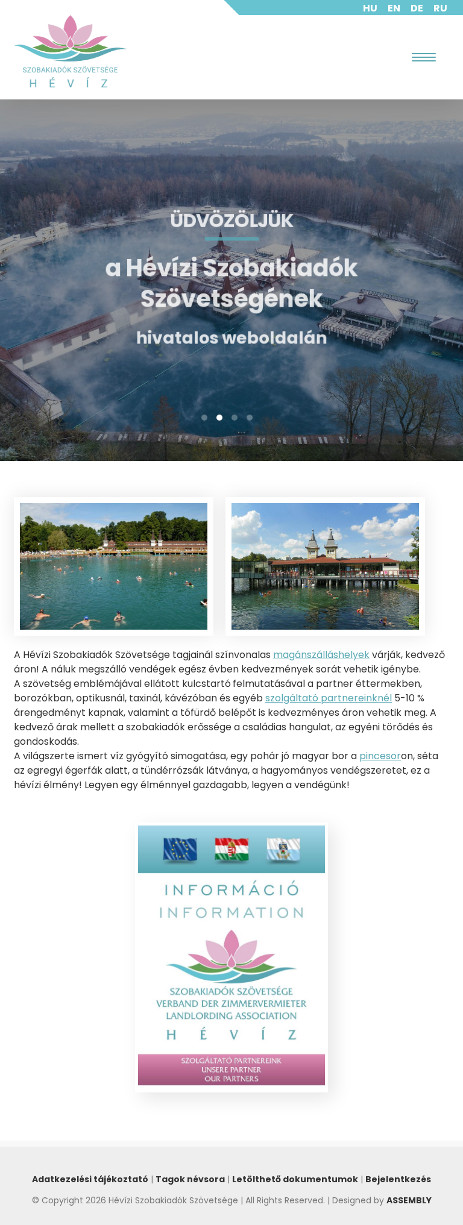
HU (370, 8)
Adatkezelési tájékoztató (90, 1179)
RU (440, 8)
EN (394, 8)
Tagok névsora (190, 1179)
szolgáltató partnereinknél (328, 698)
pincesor (380, 756)
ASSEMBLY (409, 1200)
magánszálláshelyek (321, 655)
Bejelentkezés (398, 1179)
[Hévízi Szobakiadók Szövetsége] (70, 51)
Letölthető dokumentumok (295, 1179)
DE (417, 8)
